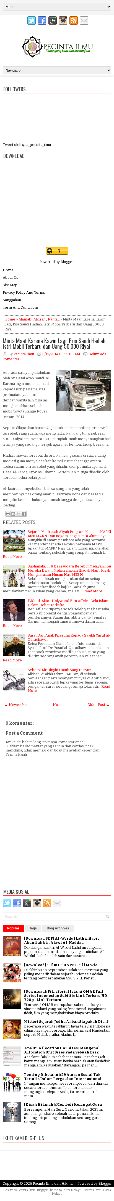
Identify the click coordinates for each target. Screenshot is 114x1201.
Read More (12, 556)
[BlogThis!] (13, 514)
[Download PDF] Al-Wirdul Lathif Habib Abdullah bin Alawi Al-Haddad (62, 940)
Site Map (10, 285)
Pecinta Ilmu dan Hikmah (53, 1183)
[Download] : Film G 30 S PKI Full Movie (60, 965)
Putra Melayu (72, 1190)
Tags (33, 928)
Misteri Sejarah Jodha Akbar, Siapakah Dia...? (66, 1021)
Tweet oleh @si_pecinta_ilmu (27, 145)
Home (8, 270)
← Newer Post (16, 705)
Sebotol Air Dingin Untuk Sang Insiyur (59, 670)
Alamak (25, 319)
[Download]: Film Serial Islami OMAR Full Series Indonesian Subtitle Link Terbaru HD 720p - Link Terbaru (65, 995)
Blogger (67, 262)
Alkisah (39, 319)
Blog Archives (58, 928)
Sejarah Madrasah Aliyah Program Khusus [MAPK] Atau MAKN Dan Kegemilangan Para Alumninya (69, 534)
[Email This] (8, 514)
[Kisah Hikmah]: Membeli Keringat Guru (63, 1104)
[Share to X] (18, 514)
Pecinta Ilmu (26, 1190)
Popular (13, 928)
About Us (10, 277)
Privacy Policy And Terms (24, 292)
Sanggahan (12, 300)
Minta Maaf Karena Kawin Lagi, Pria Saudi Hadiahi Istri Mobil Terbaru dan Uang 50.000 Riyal (55, 343)
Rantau (53, 319)
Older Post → (98, 705)
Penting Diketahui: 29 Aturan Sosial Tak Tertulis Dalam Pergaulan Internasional (63, 1077)
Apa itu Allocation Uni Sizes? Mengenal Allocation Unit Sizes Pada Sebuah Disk (62, 1050)
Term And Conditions (21, 307)
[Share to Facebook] (24, 514)
